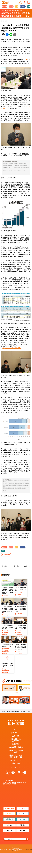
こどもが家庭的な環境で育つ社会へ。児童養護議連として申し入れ (20, 627)
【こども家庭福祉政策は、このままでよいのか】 (20, 589)
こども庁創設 (7, 554)
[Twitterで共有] (3, 34)
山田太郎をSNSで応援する (16, 740)
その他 (23, 819)
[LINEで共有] (10, 34)
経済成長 (10, 819)
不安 (16, 6)
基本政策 (16, 736)
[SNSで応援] (20, 1)
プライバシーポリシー (16, 760)
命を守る (18, 596)
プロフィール (17, 733)
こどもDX (18, 651)
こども (11, 6)
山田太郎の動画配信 (17, 747)
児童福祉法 (18, 632)
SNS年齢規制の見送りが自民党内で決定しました (7, 665)
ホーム (16, 730)
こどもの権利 (19, 592)
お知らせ (9, 825)
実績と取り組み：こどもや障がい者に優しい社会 (16, 756)
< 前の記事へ (4, 566)
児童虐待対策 (19, 634)
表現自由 (4, 6)
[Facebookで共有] (7, 34)
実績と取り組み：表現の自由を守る (16, 751)
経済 (28, 6)
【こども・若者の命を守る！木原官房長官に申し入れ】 (7, 627)
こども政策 (5, 596)
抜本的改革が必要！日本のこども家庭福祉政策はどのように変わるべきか (20, 609)
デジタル (22, 6)
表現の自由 (10, 808)
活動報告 (22, 825)
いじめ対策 (5, 615)
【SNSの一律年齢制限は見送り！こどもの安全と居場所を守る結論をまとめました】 (20, 647)
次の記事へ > (27, 566)
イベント (22, 830)
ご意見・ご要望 (16, 763)
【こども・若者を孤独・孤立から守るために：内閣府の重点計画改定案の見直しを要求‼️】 (7, 609)
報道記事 (9, 830)
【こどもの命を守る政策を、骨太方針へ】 (7, 645)
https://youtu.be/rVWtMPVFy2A (11, 348)
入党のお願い (16, 744)
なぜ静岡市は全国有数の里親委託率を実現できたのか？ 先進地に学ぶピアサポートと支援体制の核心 (7, 590)
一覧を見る (16, 566)
